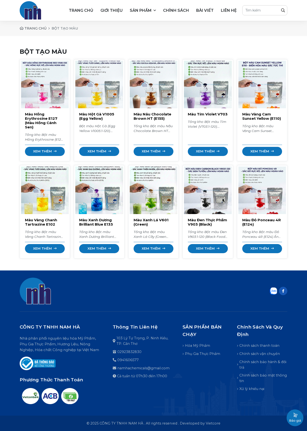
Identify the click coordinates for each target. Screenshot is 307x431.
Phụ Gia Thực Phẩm (202, 354)
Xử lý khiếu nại (251, 389)
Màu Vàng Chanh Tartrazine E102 (41, 222)
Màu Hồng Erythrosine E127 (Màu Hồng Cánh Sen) (41, 120)
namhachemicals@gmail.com (143, 368)
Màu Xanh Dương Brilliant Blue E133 (96, 222)
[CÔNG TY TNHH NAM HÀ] (35, 291)
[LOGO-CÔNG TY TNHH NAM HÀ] (39, 10)
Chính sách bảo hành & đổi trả (262, 365)
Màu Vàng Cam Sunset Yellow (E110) (261, 116)
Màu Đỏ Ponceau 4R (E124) (261, 222)
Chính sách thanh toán (259, 345)
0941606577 (128, 360)
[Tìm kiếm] (283, 10)
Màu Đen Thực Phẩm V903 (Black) (207, 222)
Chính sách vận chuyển (259, 354)
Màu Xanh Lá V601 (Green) (151, 222)
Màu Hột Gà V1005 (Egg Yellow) (96, 116)
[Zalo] (273, 290)
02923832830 (129, 352)
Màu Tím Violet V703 (208, 114)
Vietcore (213, 423)
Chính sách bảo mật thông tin (263, 378)
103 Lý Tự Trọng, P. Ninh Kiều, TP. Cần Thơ (142, 341)
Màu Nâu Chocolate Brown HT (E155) (152, 116)
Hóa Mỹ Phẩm (197, 345)
